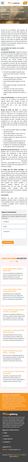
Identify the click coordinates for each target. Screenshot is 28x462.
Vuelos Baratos (8, 439)
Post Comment (8, 242)
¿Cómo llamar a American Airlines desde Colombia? (13, 331)
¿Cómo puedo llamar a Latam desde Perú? (13, 19)
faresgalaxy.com (17, 455)
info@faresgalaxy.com (14, 449)
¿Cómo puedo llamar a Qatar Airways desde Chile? (12, 290)
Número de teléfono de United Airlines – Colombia (12, 352)
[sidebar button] (2, 3)
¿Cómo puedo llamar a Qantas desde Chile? (13, 270)
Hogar (2, 17)
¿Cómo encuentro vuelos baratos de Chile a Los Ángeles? (13, 311)
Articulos (9, 17)
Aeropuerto (6, 442)
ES (25, 3)
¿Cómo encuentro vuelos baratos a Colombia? (13, 372)
